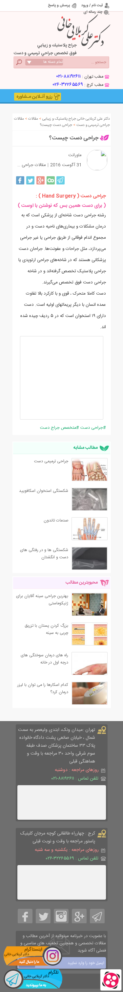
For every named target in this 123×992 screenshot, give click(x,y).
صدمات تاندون (56, 520)
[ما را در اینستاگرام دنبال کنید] (32, 956)
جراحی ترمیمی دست (51, 461)
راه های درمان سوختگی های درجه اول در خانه (44, 659)
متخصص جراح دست (58, 427)
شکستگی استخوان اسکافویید (43, 491)
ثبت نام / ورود (92, 5)
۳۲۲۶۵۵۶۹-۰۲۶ (68, 85)
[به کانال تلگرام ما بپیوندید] (32, 979)
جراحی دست (91, 427)
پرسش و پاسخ (59, 5)
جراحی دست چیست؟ (73, 138)
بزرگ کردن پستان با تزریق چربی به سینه (46, 629)
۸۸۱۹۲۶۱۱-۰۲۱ (68, 76)
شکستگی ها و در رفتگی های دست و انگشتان (44, 554)
